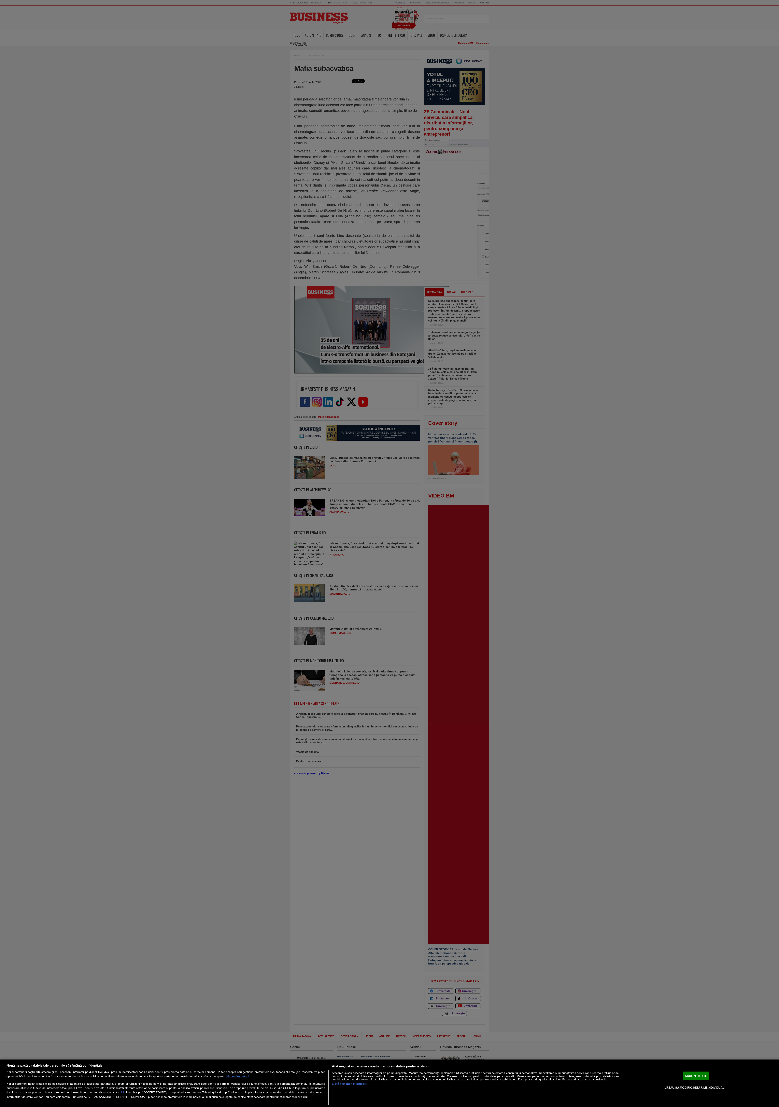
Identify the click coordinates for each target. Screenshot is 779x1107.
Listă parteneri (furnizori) (349, 1083)
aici (122, 1092)
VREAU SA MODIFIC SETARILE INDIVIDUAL (694, 1087)
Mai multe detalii (237, 1076)
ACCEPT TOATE (696, 1076)
